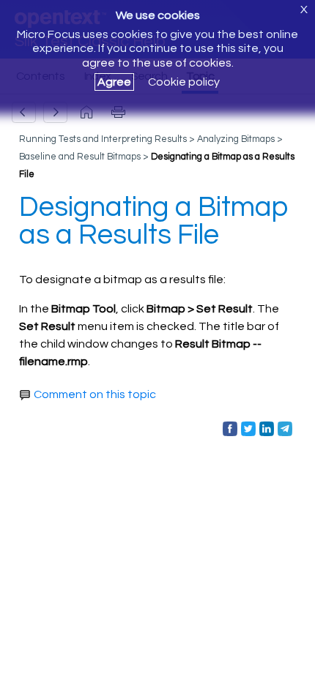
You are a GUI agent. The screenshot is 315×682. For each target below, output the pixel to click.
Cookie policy (184, 82)
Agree (114, 82)
